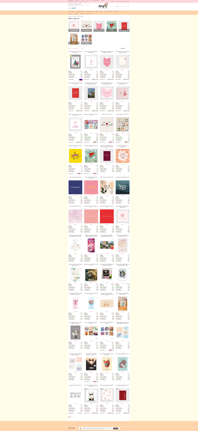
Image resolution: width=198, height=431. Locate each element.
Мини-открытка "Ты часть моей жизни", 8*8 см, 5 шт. (122, 83)
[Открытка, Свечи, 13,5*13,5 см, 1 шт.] (123, 124)
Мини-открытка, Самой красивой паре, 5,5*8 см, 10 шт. (123, 236)
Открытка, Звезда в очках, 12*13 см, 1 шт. (75, 146)
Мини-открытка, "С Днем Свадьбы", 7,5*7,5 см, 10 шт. (122, 294)
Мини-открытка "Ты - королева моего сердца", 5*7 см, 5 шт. (122, 52)
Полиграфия (123, 11)
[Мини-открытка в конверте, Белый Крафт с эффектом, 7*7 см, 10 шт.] (75, 245)
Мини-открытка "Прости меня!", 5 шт (106, 177)
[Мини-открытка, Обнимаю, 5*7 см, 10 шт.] (123, 364)
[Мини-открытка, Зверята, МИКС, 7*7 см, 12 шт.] (107, 333)
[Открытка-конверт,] (75, 303)
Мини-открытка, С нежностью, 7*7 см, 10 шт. (91, 265)
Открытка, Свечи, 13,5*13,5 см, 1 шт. (122, 114)
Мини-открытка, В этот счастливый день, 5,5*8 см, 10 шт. (75, 265)
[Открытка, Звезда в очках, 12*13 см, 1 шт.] (75, 156)
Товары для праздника (108, 11)
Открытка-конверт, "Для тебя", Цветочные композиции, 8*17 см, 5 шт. (107, 294)
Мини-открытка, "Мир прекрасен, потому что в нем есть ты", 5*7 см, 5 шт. (106, 146)
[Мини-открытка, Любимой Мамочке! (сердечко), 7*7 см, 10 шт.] (107, 274)
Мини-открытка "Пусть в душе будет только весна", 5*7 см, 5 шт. (91, 83)
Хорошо (115, 428)
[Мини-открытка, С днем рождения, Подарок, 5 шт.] (91, 62)
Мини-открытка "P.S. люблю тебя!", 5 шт (106, 207)
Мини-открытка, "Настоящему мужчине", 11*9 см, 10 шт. (91, 354)
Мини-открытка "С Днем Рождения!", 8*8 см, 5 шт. (75, 115)
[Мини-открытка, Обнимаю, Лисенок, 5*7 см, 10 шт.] (107, 364)
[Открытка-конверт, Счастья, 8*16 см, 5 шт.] (91, 303)
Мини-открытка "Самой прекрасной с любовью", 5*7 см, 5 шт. (107, 52)
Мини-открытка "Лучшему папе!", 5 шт (122, 177)
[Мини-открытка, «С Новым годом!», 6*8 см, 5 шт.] (75, 62)
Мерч (91, 13)
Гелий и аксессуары (89, 11)
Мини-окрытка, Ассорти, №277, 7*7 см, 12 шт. (91, 115)
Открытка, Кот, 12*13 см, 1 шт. (106, 114)
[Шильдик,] (75, 395)
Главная (69, 16)
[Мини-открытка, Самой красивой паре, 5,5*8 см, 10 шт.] (123, 245)
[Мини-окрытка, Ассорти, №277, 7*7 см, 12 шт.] (91, 124)
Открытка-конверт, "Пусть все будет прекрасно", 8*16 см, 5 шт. (75, 294)
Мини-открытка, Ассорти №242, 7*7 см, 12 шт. (91, 323)
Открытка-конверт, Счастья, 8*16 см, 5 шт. (91, 294)
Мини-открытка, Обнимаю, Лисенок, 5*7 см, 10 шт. (106, 354)
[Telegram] (73, 428)
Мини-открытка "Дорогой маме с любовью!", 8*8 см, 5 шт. (107, 83)
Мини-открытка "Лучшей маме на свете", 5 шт (91, 178)
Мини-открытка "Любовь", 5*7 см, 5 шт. (122, 386)
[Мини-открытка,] (107, 156)
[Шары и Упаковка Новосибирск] (103, 6)
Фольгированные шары (80, 11)
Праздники (82, 13)
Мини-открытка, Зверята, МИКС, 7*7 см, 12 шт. (106, 323)
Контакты (82, 0)
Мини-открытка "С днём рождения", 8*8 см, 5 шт (91, 386)
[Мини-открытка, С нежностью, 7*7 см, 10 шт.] (91, 274)
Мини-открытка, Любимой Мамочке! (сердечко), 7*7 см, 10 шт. (107, 265)
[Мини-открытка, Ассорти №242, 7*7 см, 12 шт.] (91, 333)
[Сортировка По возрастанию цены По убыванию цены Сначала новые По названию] (125, 48)
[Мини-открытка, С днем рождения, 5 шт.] (107, 395)
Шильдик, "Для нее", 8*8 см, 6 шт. (75, 385)
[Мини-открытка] (107, 62)
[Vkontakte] (69, 428)
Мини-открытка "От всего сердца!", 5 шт (91, 207)
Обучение (87, 13)
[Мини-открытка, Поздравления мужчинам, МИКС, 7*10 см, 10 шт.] (107, 245)
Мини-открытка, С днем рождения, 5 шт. (107, 386)
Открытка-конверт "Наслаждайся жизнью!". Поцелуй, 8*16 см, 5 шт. (91, 236)
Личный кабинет (77, 0)
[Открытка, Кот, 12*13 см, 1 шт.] (107, 124)
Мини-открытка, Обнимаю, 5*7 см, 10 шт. (122, 354)
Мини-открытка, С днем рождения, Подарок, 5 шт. (91, 52)
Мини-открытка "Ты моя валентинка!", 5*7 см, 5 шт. (75, 83)
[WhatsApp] (71, 428)
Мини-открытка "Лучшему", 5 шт (75, 177)
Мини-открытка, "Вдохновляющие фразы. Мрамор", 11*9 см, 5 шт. (122, 323)
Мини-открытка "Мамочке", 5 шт (75, 206)
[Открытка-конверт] (91, 245)
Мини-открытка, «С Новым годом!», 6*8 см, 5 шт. (75, 52)
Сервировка (116, 11)
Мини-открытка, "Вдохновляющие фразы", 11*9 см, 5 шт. (75, 354)
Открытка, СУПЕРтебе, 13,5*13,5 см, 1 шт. (91, 146)
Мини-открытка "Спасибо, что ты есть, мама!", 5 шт (123, 146)
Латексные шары (71, 11)
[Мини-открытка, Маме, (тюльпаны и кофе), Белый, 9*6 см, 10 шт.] (123, 274)
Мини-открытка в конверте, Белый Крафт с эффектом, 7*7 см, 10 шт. (75, 236)
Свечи (101, 11)
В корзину (75, 67)
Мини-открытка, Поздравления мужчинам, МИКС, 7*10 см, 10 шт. (107, 236)
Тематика (76, 13)
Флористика (70, 13)
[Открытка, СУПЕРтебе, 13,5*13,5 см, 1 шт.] (91, 156)
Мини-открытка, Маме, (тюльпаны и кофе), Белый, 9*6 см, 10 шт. (122, 265)
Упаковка (96, 11)
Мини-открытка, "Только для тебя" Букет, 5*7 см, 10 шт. (75, 323)
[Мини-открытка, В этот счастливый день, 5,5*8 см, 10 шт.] (75, 274)
